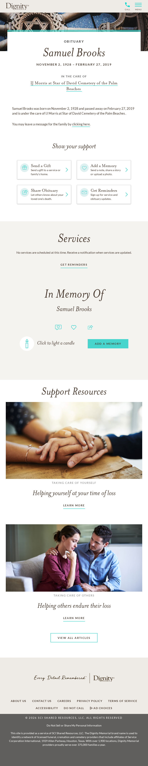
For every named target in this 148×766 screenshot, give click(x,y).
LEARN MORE (74, 505)
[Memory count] (58, 327)
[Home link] (17, 6)
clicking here (81, 124)
